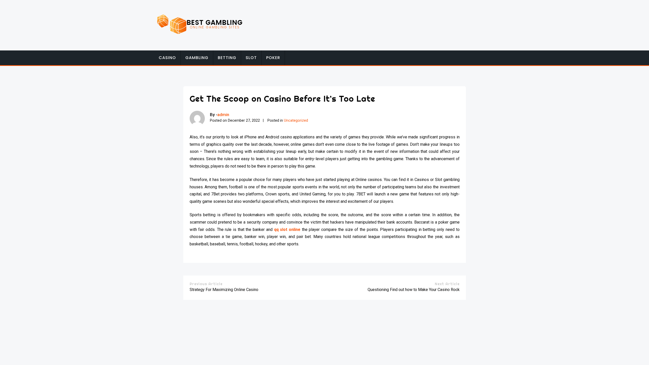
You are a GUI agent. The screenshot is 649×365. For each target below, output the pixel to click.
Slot (251, 58)
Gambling (196, 58)
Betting (227, 58)
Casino (167, 58)
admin (223, 114)
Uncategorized (296, 120)
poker (273, 58)
